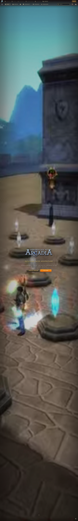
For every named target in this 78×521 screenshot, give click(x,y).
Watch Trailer (33, 270)
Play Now (45, 270)
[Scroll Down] (39, 515)
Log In (74, 1)
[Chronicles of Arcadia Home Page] (2, 4)
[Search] (58, 4)
